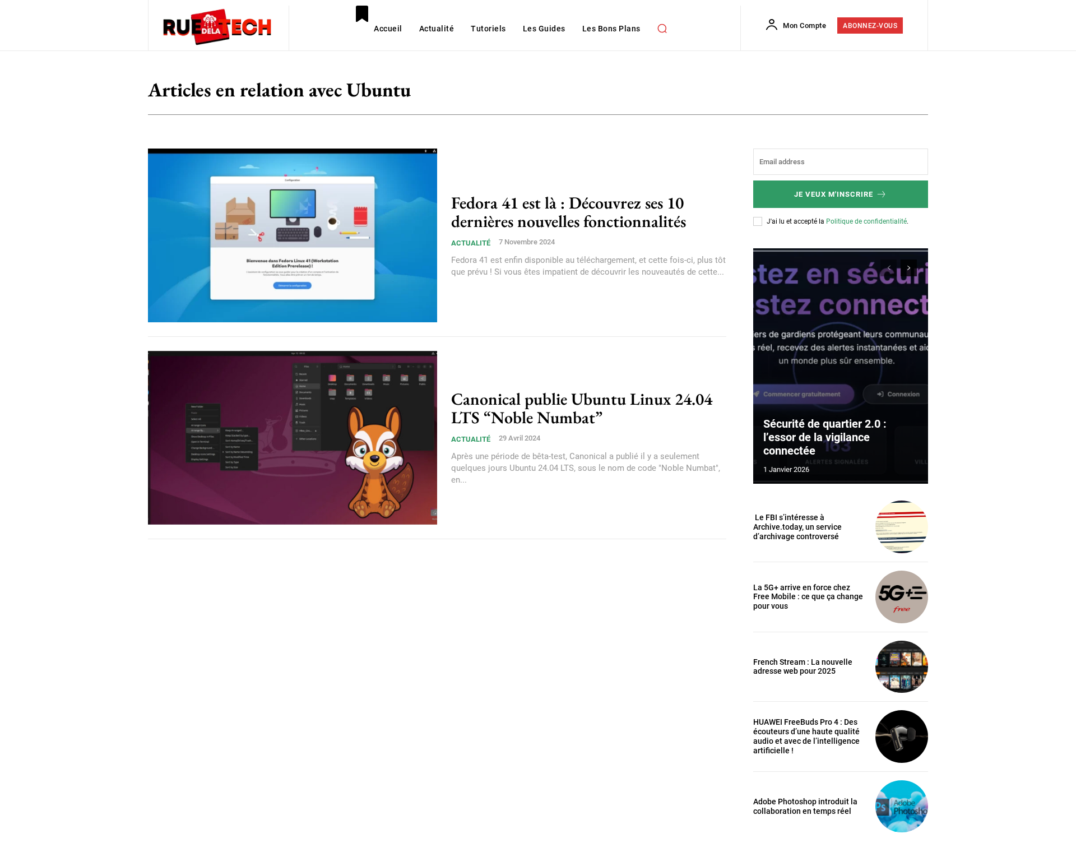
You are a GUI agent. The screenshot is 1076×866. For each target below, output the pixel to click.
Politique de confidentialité (866, 221)
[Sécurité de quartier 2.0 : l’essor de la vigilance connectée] (840, 366)
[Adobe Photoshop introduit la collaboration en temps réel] (901, 806)
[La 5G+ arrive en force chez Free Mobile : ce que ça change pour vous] (901, 597)
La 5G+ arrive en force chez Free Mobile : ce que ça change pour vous (808, 597)
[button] (662, 28)
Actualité (470, 243)
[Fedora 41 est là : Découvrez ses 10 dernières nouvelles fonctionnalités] (292, 235)
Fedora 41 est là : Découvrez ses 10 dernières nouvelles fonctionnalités (570, 212)
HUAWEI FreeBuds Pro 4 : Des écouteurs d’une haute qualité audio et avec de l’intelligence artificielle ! (806, 735)
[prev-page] (888, 268)
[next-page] (909, 268)
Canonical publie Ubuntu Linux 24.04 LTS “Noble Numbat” (581, 408)
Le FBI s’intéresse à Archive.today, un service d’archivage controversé (797, 527)
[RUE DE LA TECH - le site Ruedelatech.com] (217, 26)
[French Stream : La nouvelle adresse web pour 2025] (901, 667)
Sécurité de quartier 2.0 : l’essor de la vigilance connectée (825, 437)
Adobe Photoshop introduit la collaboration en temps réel (805, 806)
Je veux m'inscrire (833, 194)
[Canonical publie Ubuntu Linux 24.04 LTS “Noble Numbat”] (292, 438)
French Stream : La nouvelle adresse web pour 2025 (802, 666)
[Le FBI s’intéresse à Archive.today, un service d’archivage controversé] (901, 527)
